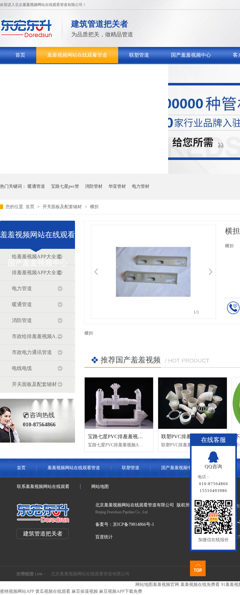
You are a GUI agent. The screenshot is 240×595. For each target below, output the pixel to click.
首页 (20, 55)
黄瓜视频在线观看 (52, 591)
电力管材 (140, 186)
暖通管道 (36, 186)
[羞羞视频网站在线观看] (26, 36)
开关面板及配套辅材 (62, 206)
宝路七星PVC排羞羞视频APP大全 (125, 436)
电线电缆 (22, 368)
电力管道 (22, 288)
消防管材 (93, 186)
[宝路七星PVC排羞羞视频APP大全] (119, 403)
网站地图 (100, 486)
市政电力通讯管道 (32, 352)
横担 (94, 206)
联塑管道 (139, 55)
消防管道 (22, 320)
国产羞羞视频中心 (191, 55)
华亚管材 (117, 186)
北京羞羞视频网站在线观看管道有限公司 (90, 574)
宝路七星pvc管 (65, 186)
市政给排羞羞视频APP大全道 (37, 336)
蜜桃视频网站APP (17, 591)
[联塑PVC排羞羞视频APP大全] (192, 403)
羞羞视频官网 (166, 584)
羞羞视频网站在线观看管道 (77, 55)
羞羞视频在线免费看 (200, 584)
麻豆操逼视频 (85, 591)
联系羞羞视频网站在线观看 (127, 71)
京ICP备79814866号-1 (133, 524)
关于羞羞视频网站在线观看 (45, 71)
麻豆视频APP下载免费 (120, 591)
